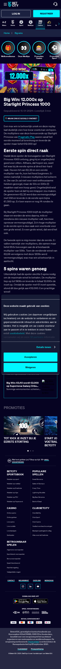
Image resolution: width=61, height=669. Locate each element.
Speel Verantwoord (13, 563)
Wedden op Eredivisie (14, 488)
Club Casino (36, 522)
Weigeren (30, 367)
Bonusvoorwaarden (14, 559)
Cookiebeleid (22, 649)
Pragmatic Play (26, 136)
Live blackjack (11, 531)
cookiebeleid (17, 333)
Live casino (11, 522)
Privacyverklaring (37, 649)
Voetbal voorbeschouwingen (42, 526)
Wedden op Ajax (12, 492)
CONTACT (11, 581)
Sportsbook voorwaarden (16, 554)
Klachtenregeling (12, 567)
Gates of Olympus (38, 483)
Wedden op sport (13, 479)
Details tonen (43, 347)
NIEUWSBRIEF (24, 581)
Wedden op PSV (12, 497)
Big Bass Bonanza (38, 497)
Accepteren (30, 357)
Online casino (11, 513)
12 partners (36, 337)
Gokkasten (10, 535)
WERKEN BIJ (49, 581)
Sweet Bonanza (37, 479)
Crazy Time (36, 488)
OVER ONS (37, 581)
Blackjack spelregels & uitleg (41, 531)
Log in (16, 13)
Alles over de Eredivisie (40, 535)
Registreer (46, 13)
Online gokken (12, 517)
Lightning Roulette (38, 492)
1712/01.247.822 (33, 642)
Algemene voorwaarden (15, 550)
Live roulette (11, 526)
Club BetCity (36, 513)
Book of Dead (37, 501)
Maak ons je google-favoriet (22, 118)
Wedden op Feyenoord (15, 501)
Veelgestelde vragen (14, 572)
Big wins (19, 33)
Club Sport (36, 517)
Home (7, 33)
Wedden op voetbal (13, 483)
